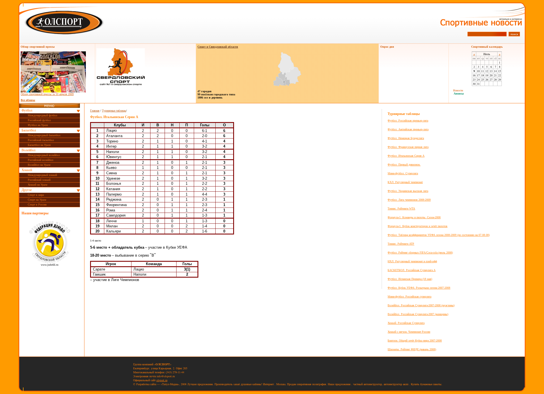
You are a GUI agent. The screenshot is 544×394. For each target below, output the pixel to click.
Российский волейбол (40, 160)
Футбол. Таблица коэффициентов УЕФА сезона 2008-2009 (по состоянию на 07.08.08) (439, 234)
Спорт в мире (36, 194)
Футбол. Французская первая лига (408, 146)
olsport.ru (161, 380)
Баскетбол (29, 130)
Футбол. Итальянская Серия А (406, 155)
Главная (94, 110)
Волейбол (28, 150)
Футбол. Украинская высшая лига (408, 190)
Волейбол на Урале (39, 164)
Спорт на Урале (37, 199)
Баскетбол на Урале (39, 144)
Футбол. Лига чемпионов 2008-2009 (409, 199)
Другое (27, 190)
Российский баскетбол (41, 140)
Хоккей (27, 170)
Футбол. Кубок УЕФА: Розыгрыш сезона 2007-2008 (419, 287)
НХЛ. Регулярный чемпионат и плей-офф (412, 261)
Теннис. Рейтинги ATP (401, 243)
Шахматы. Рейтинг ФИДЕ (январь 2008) (412, 349)
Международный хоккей (42, 175)
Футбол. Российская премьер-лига (408, 120)
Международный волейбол (44, 155)
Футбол (27, 110)
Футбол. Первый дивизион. (404, 164)
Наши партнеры (35, 213)
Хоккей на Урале (37, 184)
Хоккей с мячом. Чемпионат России (409, 331)
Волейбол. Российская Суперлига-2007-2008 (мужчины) (421, 305)
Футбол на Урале (38, 125)
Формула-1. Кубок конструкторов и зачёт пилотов (417, 226)
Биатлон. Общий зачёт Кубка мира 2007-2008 (415, 340)
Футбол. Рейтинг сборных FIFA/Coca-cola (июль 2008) (420, 252)
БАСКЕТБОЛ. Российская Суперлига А (411, 270)
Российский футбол (39, 120)
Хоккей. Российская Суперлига (406, 322)
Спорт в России (37, 204)
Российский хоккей (39, 179)
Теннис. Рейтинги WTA (401, 208)
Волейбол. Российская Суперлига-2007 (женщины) (418, 314)
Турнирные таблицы (114, 110)
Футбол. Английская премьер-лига (408, 129)
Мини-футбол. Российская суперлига (409, 296)
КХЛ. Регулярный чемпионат (405, 182)
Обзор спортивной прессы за (47, 94)
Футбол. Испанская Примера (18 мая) (410, 278)
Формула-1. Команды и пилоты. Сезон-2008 (414, 217)
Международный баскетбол (44, 135)
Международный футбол (42, 115)
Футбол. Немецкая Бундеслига (406, 138)
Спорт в (217, 46)
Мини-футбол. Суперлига (403, 173)
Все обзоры (28, 100)
